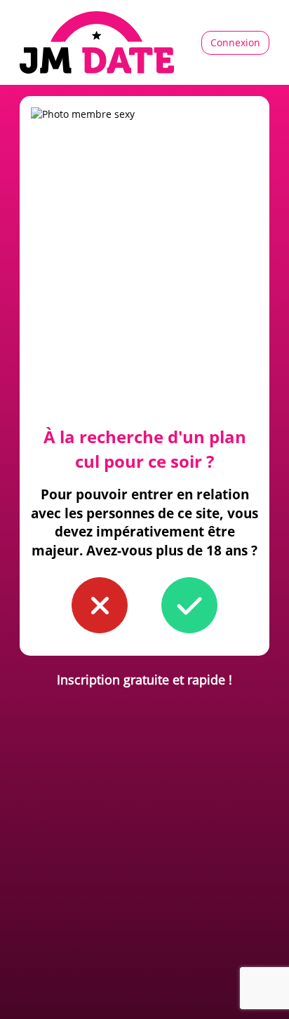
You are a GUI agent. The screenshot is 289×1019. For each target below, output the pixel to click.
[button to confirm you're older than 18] (189, 605)
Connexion (235, 42)
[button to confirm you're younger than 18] (100, 605)
